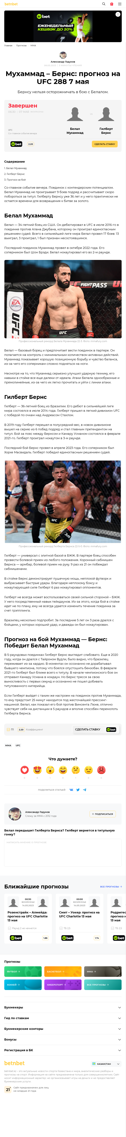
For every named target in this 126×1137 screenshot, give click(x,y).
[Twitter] (78, 790)
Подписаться (104, 814)
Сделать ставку (104, 144)
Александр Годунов (63, 61)
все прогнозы (109, 886)
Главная (8, 45)
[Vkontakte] (71, 790)
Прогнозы (21, 45)
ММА (33, 45)
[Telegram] (84, 790)
